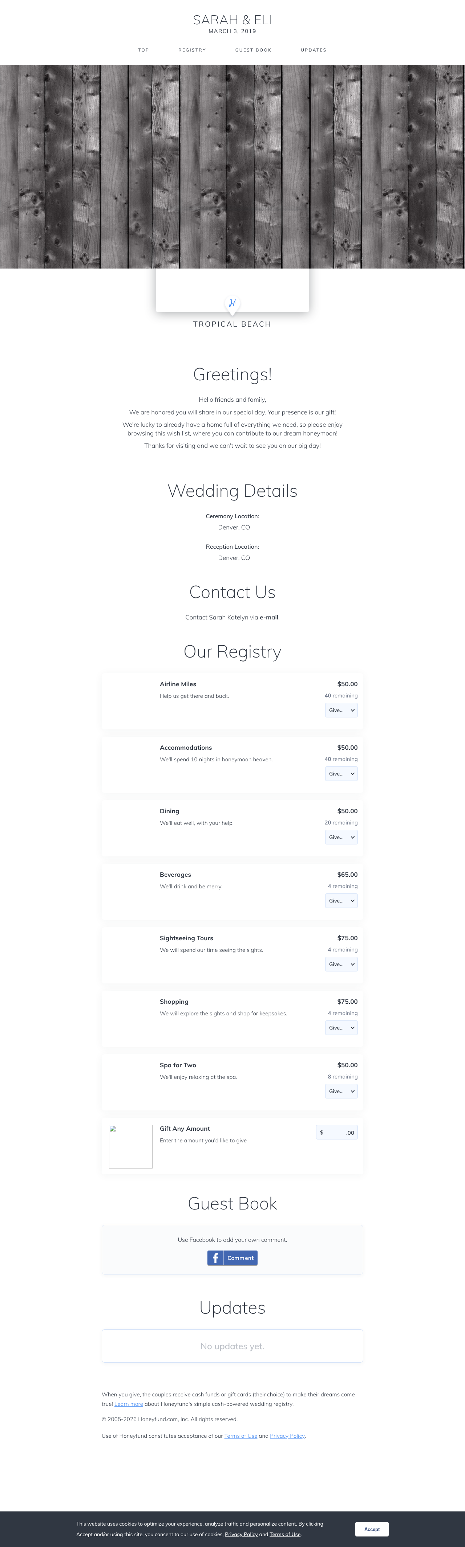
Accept (372, 1529)
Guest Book (253, 50)
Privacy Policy (287, 1435)
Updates (314, 50)
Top (143, 50)
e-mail (269, 617)
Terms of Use (241, 1435)
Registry (192, 50)
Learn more (128, 1403)
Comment (240, 1258)
